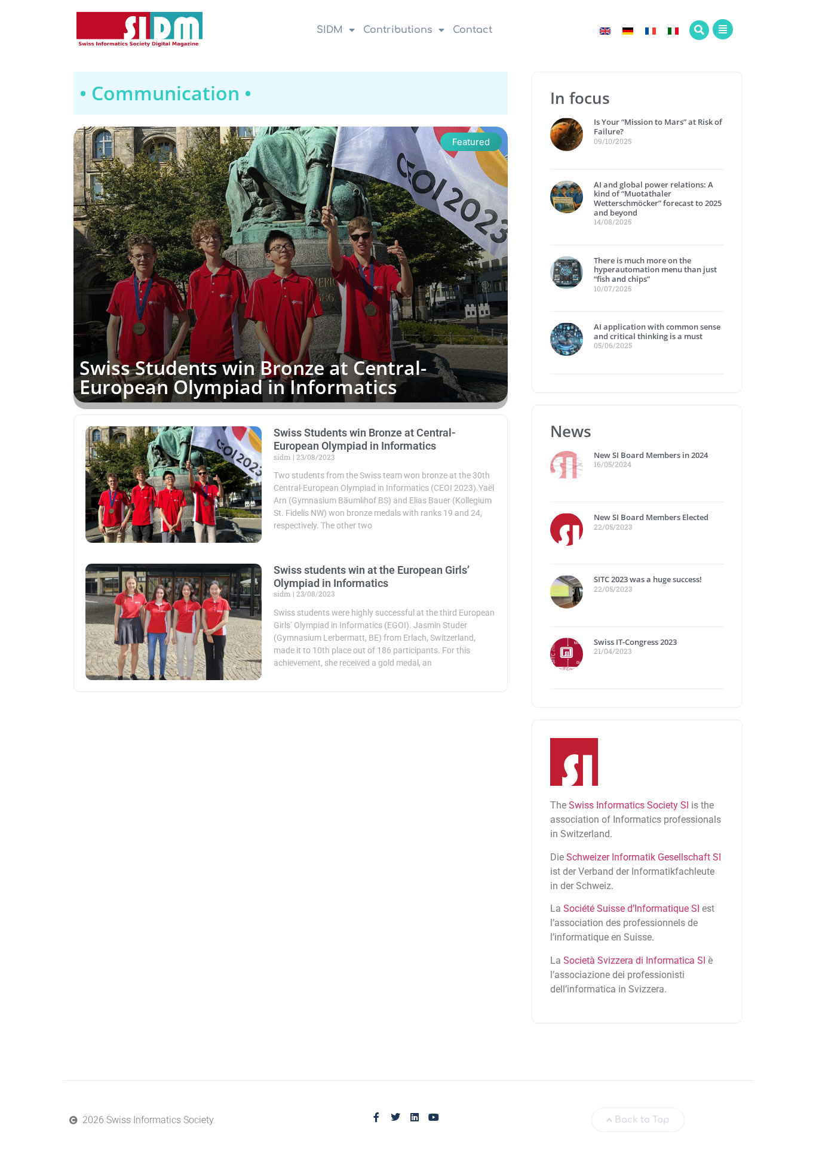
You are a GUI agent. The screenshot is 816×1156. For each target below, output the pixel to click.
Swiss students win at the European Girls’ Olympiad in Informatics (372, 576)
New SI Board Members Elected (651, 517)
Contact (472, 29)
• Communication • (165, 93)
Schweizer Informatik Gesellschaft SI (643, 857)
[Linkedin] (414, 1117)
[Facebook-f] (376, 1117)
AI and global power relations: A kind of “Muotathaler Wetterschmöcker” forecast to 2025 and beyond (658, 198)
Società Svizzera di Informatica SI (634, 960)
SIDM (330, 29)
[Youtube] (433, 1117)
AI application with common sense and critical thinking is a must (657, 331)
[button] (699, 30)
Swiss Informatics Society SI (629, 805)
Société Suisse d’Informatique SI (631, 908)
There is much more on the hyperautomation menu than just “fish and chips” (655, 269)
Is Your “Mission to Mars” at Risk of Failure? (658, 126)
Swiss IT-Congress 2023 (635, 642)
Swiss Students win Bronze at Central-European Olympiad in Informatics (253, 377)
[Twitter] (395, 1117)
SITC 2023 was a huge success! (649, 579)
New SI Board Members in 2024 (651, 455)
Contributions (397, 29)
